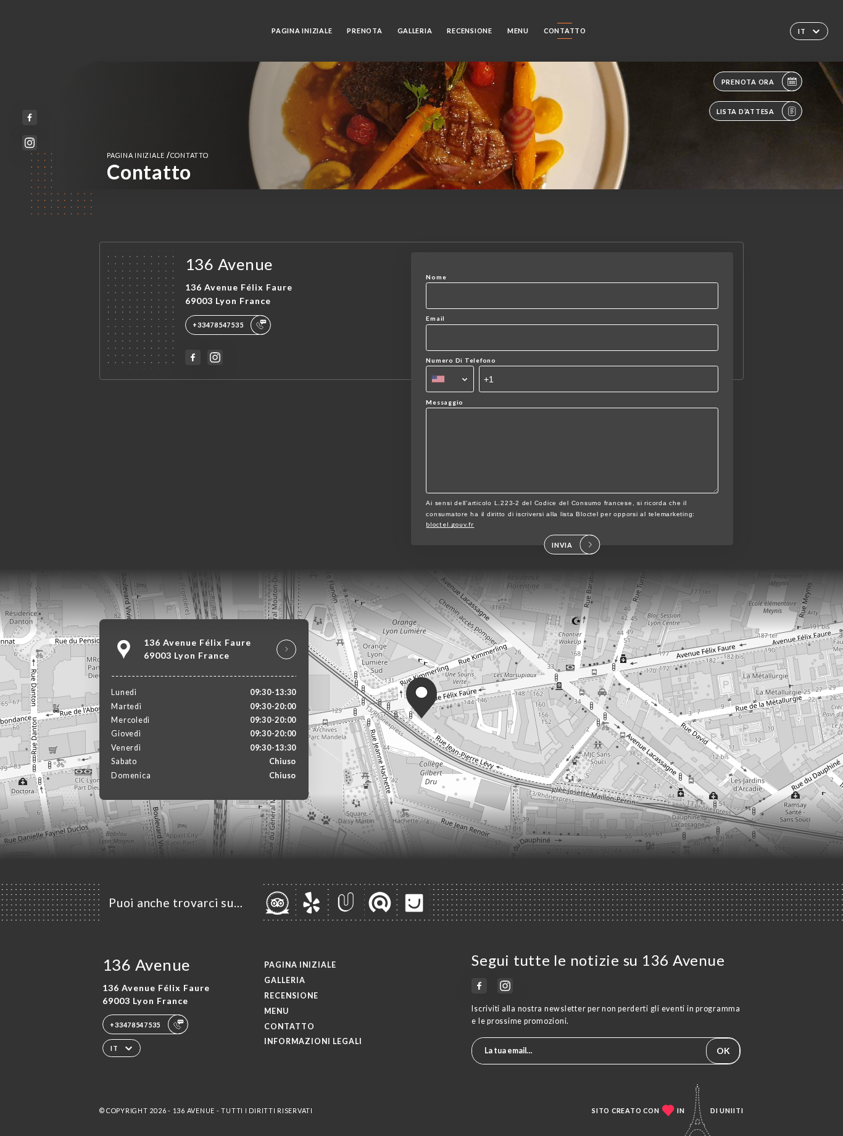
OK (723, 1050)
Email (435, 318)
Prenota (364, 31)
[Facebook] (30, 117)
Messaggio (444, 402)
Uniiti (732, 1110)
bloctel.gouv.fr (450, 524)
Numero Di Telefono (461, 360)
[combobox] (450, 379)
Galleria (415, 31)
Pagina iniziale (302, 31)
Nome (436, 277)
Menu (518, 31)
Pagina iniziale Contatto (158, 155)
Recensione (469, 31)
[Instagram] (30, 142)
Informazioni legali (313, 1041)
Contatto (565, 31)
